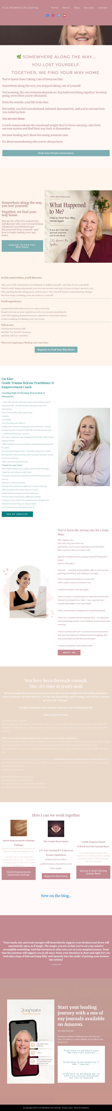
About (66, 8)
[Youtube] (64, 15)
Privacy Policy (67, 1108)
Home (54, 8)
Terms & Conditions (81, 1108)
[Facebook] (47, 15)
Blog (77, 8)
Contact (103, 8)
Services (89, 8)
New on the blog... (56, 896)
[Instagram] (53, 15)
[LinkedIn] (59, 15)
